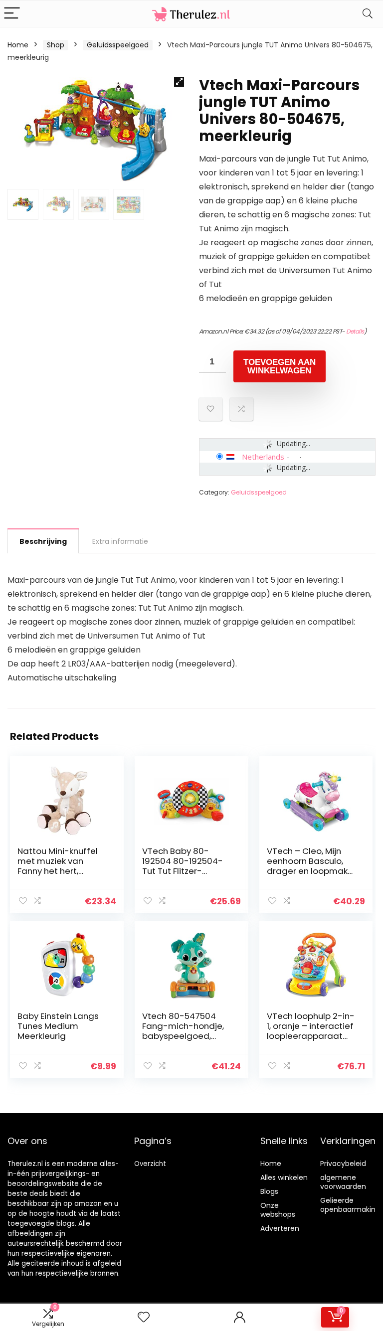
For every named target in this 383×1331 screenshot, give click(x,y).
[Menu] (12, 13)
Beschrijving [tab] (43, 541)
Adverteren (279, 1228)
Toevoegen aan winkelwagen (279, 366)
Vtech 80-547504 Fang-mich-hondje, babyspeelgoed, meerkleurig (183, 1031)
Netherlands (263, 457)
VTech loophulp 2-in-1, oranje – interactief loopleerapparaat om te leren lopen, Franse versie (311, 1036)
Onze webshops (277, 1209)
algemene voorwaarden (343, 1181)
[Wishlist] (144, 1317)
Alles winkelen (284, 1177)
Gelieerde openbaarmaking (350, 1204)
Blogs (269, 1191)
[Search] (368, 13)
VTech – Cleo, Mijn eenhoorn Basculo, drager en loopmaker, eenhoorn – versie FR (312, 866)
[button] (179, 82)
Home (17, 45)
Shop (55, 45)
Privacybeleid (343, 1163)
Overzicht (150, 1163)
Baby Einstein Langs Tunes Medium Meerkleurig (58, 1026)
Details (355, 331)
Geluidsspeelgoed (118, 45)
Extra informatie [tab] (120, 541)
